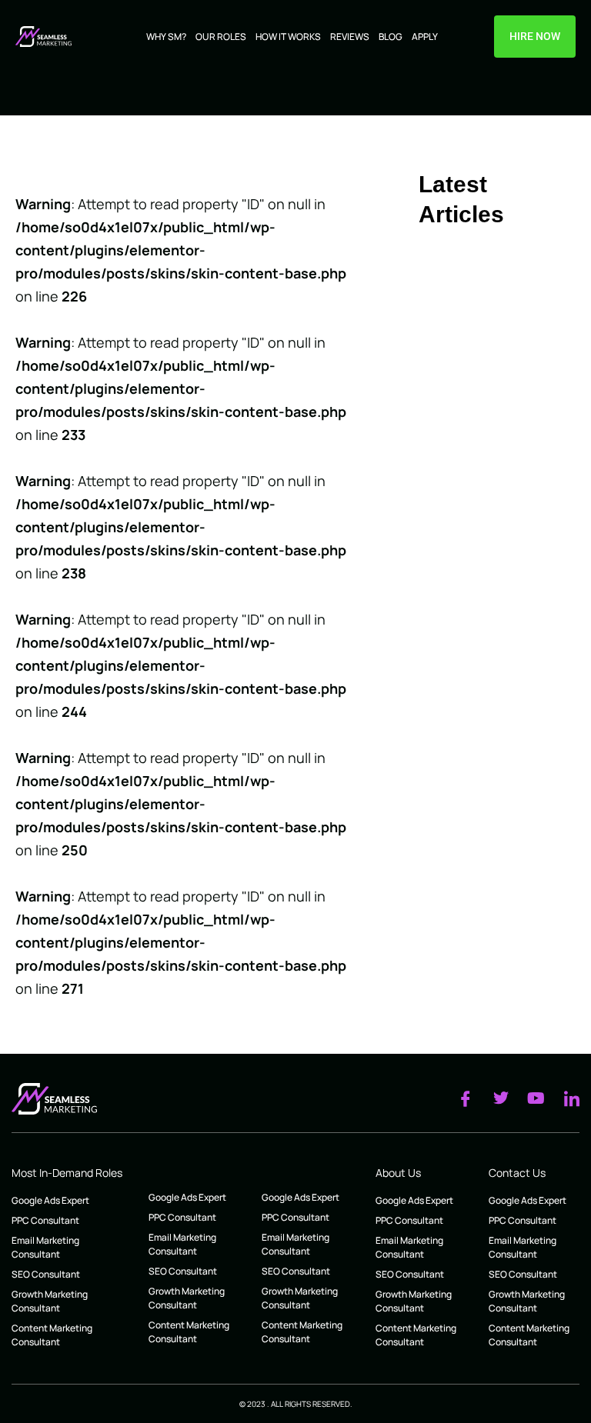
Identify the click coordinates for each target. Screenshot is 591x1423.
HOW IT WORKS (288, 36)
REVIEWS (349, 36)
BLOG (390, 36)
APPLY (425, 36)
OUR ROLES (220, 36)
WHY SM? (166, 36)
